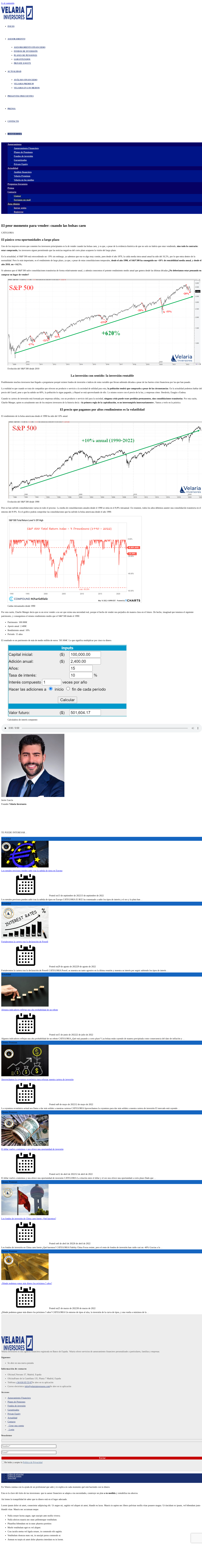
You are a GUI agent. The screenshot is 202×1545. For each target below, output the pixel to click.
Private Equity (21, 164)
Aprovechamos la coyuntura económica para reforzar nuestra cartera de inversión (37, 1079)
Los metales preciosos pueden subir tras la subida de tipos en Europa (31, 870)
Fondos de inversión (23, 156)
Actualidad (13, 168)
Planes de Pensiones (23, 152)
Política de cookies (14, 1476)
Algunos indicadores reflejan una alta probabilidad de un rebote (29, 1010)
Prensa (11, 188)
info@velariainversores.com (37, 1386)
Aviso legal (12, 1478)
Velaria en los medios (24, 180)
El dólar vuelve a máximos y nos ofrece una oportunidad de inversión (32, 1149)
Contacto (11, 1422)
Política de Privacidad (32, 1462)
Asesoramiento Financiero (26, 148)
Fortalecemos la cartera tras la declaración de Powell (24, 941)
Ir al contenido (7, 3)
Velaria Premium (22, 176)
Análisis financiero (23, 172)
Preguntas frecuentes (17, 184)
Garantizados (20, 160)
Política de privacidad (16, 1474)
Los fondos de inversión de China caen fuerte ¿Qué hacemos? (28, 1218)
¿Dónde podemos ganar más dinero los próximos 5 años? (26, 1283)
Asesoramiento (14, 144)
